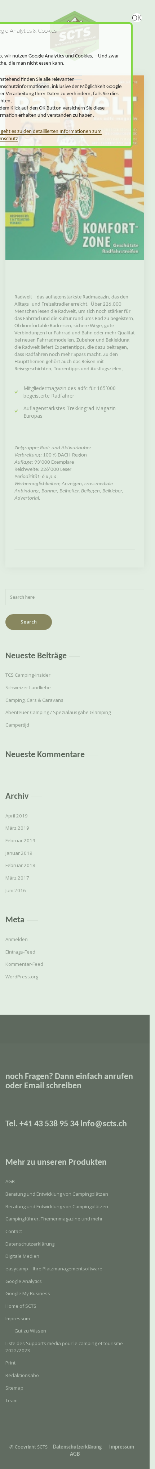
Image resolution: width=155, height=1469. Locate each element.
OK (137, 17)
